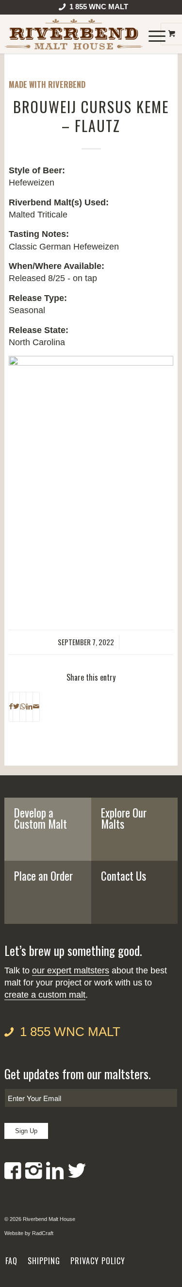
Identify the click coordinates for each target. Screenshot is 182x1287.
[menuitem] (93, 8)
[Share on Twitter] (16, 706)
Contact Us (123, 876)
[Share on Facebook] (11, 706)
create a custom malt (44, 995)
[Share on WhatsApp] (23, 706)
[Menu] (152, 34)
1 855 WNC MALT (70, 1031)
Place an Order (43, 876)
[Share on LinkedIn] (29, 706)
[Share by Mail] (36, 706)
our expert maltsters (70, 970)
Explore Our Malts (124, 818)
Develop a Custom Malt (40, 818)
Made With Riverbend (47, 84)
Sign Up (26, 1131)
